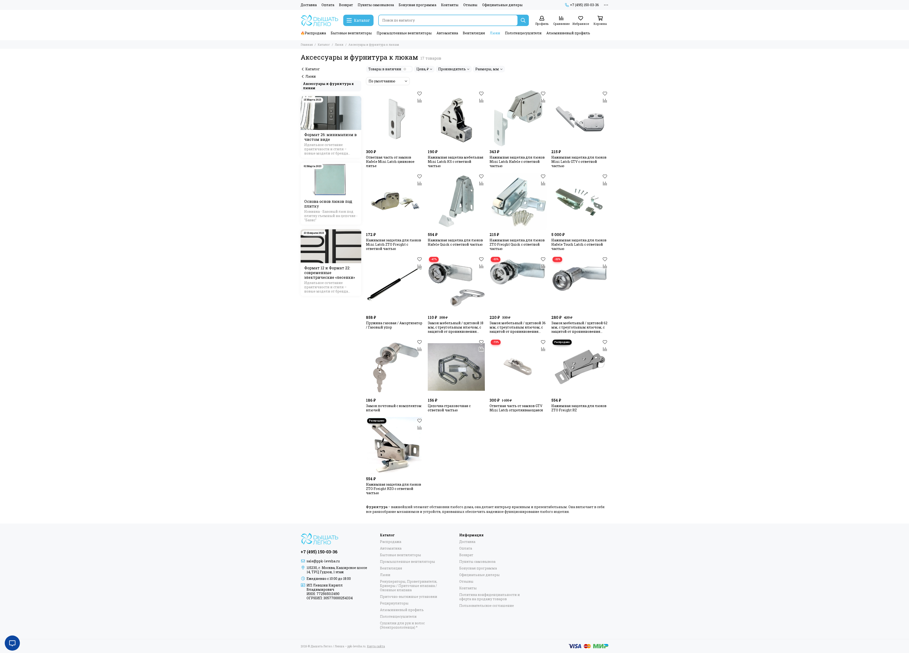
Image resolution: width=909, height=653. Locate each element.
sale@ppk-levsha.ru (323, 561)
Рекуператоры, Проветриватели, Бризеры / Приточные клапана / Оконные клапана (408, 585)
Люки (495, 33)
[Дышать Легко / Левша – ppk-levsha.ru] (320, 20)
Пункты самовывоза (376, 5)
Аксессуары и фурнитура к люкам (328, 85)
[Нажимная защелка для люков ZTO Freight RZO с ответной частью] (394, 445)
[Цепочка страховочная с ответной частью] (456, 366)
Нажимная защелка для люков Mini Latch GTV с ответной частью (578, 161)
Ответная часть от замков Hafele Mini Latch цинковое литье (390, 161)
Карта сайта (376, 646)
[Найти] (523, 20)
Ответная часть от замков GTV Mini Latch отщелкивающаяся (516, 408)
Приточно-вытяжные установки (408, 597)
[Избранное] (419, 93)
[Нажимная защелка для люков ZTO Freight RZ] (579, 366)
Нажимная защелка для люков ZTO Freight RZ (578, 408)
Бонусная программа (417, 5)
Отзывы (470, 5)
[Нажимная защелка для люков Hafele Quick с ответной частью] (456, 201)
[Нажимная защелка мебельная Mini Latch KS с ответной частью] (456, 118)
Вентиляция (474, 33)
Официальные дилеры (502, 5)
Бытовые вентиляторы (351, 33)
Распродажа (390, 542)
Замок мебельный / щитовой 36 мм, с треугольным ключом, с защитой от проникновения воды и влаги (518, 327)
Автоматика (447, 33)
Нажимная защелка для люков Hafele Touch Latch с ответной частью (578, 244)
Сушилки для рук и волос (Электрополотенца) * (402, 625)
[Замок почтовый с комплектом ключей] (394, 366)
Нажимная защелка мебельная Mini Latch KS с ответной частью (455, 161)
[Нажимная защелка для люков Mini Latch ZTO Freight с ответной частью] (394, 201)
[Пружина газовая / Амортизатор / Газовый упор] (394, 284)
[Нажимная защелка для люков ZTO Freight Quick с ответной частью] (518, 201)
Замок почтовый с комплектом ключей (394, 408)
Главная (307, 44)
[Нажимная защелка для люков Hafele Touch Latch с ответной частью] (579, 201)
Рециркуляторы (394, 603)
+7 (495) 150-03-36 (584, 5)
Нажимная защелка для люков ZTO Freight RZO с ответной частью (393, 488)
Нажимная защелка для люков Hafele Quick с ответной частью (455, 242)
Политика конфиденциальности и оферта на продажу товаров (489, 597)
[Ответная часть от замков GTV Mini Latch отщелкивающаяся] (518, 366)
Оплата (327, 5)
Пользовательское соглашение (486, 606)
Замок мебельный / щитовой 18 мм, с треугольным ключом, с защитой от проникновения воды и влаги (455, 327)
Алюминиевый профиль (568, 33)
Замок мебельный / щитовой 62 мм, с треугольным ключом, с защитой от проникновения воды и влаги (579, 327)
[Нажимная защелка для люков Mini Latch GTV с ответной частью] (579, 118)
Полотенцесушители (523, 33)
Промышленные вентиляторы (404, 33)
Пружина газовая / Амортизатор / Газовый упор (394, 325)
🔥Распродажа (313, 33)
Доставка (309, 5)
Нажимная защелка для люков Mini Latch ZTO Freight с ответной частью (393, 244)
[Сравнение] (419, 100)
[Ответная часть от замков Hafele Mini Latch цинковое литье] (394, 118)
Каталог (324, 44)
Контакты (450, 5)
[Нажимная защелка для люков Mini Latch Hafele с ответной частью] (518, 118)
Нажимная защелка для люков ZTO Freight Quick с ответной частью (517, 244)
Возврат (346, 5)
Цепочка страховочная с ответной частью (449, 408)
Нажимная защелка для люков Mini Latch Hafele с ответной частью (517, 161)
